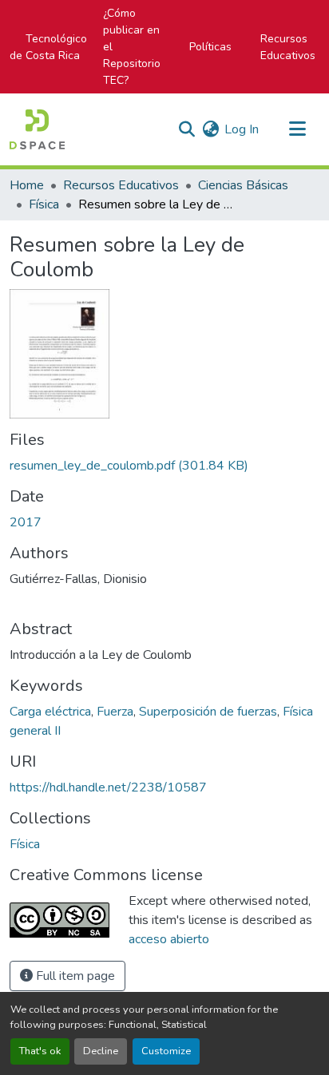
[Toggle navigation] (297, 129)
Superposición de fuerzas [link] (208, 711)
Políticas (210, 46)
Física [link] (44, 204)
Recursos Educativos (287, 47)
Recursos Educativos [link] (121, 185)
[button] (37, 129)
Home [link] (27, 185)
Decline (100, 1051)
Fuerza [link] (115, 711)
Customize (166, 1051)
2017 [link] (26, 522)
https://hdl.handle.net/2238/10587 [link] (108, 787)
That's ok (40, 1051)
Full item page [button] (74, 976)
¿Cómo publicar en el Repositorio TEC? (132, 47)
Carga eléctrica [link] (50, 711)
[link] (164, 465)
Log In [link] (241, 129)
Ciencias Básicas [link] (243, 185)
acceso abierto (169, 939)
